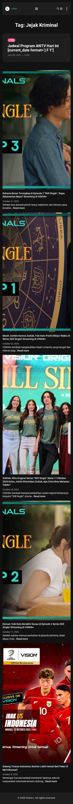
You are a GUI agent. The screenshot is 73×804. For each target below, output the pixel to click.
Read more (19, 208)
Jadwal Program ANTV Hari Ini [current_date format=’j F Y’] (33, 48)
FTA (12, 40)
